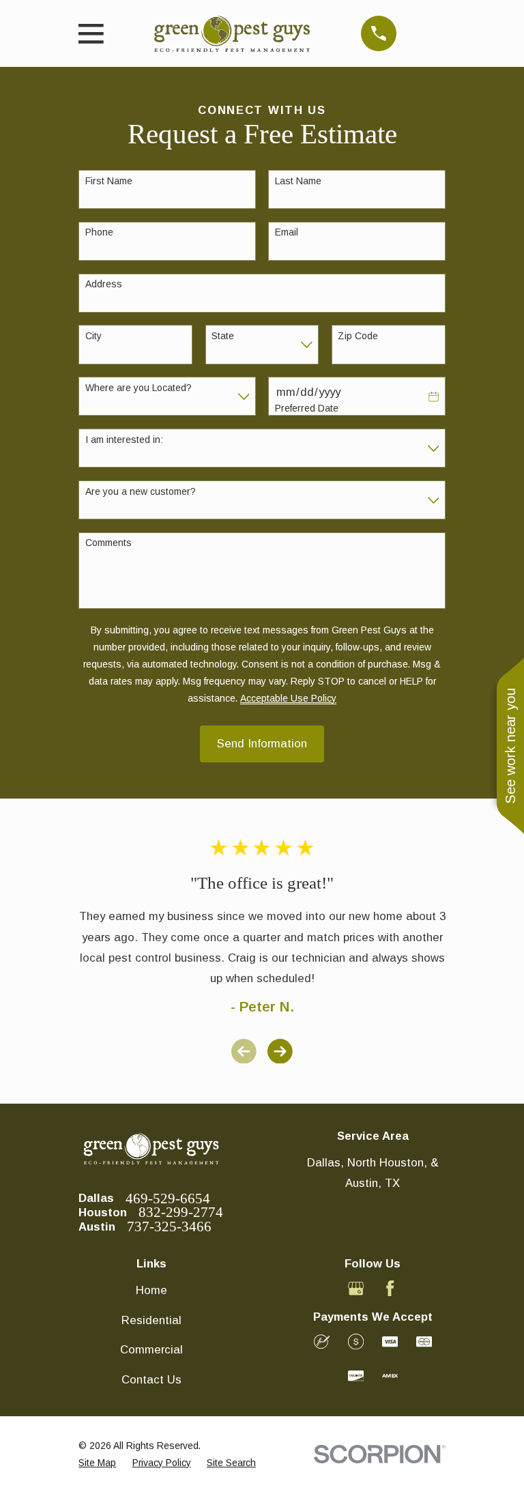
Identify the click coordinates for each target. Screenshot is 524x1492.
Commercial (151, 1349)
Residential (151, 1320)
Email (286, 232)
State (223, 335)
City (93, 335)
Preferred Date (306, 408)
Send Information (262, 743)
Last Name (298, 180)
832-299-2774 (181, 1212)
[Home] (232, 34)
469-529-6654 (168, 1199)
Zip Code (358, 335)
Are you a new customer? (140, 491)
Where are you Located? (138, 387)
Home (151, 1290)
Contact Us (151, 1379)
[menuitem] (97, 1463)
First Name (108, 180)
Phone (99, 232)
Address (103, 283)
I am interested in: (124, 439)
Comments (108, 542)
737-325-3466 (169, 1227)
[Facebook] (390, 1288)
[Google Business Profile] (356, 1288)
